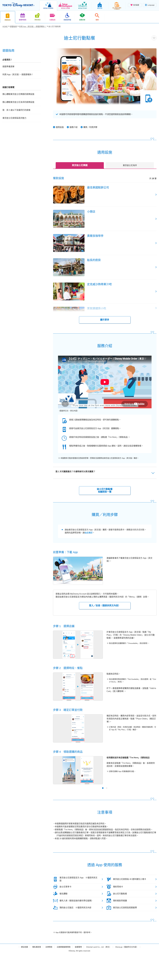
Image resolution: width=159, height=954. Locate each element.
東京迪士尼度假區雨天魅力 (14, 118)
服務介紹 (74, 127)
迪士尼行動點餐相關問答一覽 (105, 490)
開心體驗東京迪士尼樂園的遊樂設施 (18, 94)
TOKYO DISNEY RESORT (18, 5)
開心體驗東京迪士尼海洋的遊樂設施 (18, 102)
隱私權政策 (36, 947)
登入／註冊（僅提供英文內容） (104, 605)
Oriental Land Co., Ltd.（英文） (98, 947)
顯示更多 (104, 319)
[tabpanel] (105, 771)
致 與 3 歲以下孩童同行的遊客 (16, 110)
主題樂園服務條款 (64, 947)
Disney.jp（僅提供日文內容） (126, 947)
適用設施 (60, 127)
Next (150, 773)
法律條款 (48, 947)
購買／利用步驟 (90, 127)
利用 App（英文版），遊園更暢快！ (17, 74)
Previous (59, 773)
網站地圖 (24, 947)
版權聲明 (78, 947)
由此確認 (89, 533)
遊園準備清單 (8, 66)
